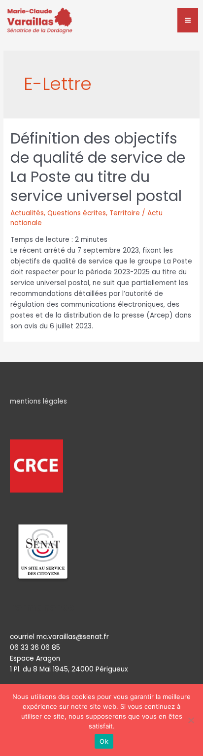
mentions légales (38, 401)
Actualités (27, 213)
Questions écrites (76, 213)
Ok (104, 741)
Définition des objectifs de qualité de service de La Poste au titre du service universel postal (97, 167)
